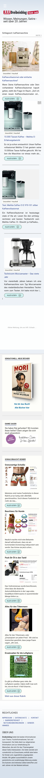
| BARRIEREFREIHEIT (11, 720)
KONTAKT (34, 718)
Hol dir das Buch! (22, 404)
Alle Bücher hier (22, 407)
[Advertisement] (22, 327)
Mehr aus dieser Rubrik (15, 696)
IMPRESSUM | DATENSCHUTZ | (16, 718)
